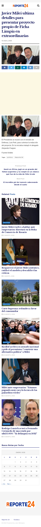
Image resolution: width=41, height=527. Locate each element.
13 (4, 471)
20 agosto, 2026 (9, 314)
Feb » (9, 484)
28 (10, 480)
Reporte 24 (19, 157)
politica (9, 157)
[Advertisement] (20, 93)
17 (26, 471)
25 (31, 476)
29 (15, 480)
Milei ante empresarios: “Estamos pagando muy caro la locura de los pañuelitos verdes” (19, 390)
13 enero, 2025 (7, 41)
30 (20, 480)
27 (4, 480)
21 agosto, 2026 (8, 235)
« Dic (3, 484)
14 (9, 471)
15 (15, 471)
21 (9, 476)
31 (26, 480)
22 (15, 476)
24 (26, 476)
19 (36, 471)
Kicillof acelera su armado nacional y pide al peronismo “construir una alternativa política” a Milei (20, 349)
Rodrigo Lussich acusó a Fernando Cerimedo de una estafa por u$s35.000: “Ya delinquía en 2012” (19, 431)
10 (26, 466)
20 (4, 476)
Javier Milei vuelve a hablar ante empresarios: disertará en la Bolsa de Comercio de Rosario (19, 229)
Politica (6, 222)
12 (36, 466)
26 (37, 476)
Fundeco (17, 519)
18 (31, 471)
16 (20, 471)
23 (20, 476)
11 (31, 466)
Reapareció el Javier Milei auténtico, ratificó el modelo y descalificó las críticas (20, 270)
